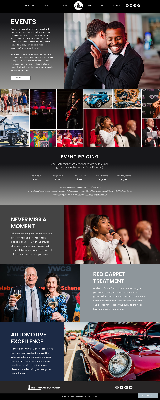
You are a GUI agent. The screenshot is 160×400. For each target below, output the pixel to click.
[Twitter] (131, 5)
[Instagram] (127, 5)
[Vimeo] (138, 5)
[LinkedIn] (134, 5)
